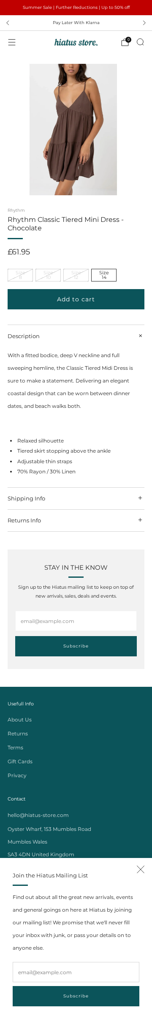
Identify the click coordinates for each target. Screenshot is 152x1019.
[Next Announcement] (144, 23)
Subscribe (76, 996)
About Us (20, 719)
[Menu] (12, 42)
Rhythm (16, 210)
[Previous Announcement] (8, 23)
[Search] (140, 42)
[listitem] (76, 7)
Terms (15, 747)
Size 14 (104, 275)
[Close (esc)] (140, 869)
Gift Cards (20, 761)
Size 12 (76, 275)
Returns (18, 733)
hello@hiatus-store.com (38, 815)
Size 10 (48, 275)
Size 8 (20, 275)
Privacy (17, 775)
